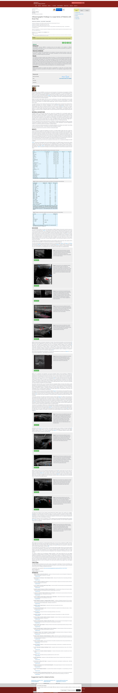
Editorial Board (44, 5)
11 (67, 233)
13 (53, 378)
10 (62, 106)
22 (71, 428)
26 (35, 519)
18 (35, 394)
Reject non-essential (71, 690)
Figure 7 (50, 407)
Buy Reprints (59, 9)
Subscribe (71, 5)
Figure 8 (40, 428)
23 (49, 431)
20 (67, 408)
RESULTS (76, 15)
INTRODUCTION (77, 12)
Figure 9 (55, 430)
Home (36, 5)
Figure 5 (57, 244)
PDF (63, 9)
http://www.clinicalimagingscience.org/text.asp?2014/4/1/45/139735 (55, 568)
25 (32, 514)
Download (87, 10)
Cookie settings (63, 690)
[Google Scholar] (37, 576)
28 (48, 546)
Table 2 (43, 145)
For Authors (54, 5)
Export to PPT (36, 285)
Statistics (82, 10)
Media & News (66, 5)
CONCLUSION (77, 18)
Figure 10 (41, 472)
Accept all (78, 690)
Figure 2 (66, 243)
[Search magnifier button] (83, 3)
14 (54, 378)
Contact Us (75, 5)
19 (34, 401)
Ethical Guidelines (60, 5)
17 (36, 393)
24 (58, 470)
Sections (76, 10)
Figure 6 (67, 351)
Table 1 (33, 142)
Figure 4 (39, 244)
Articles (49, 5)
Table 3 (39, 146)
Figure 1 (62, 243)
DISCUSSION (77, 17)
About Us (39, 5)
